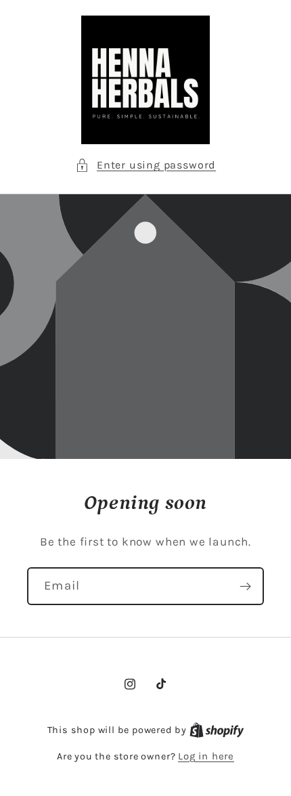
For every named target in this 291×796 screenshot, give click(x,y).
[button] (145, 165)
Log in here (206, 756)
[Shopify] (216, 730)
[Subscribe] (245, 587)
